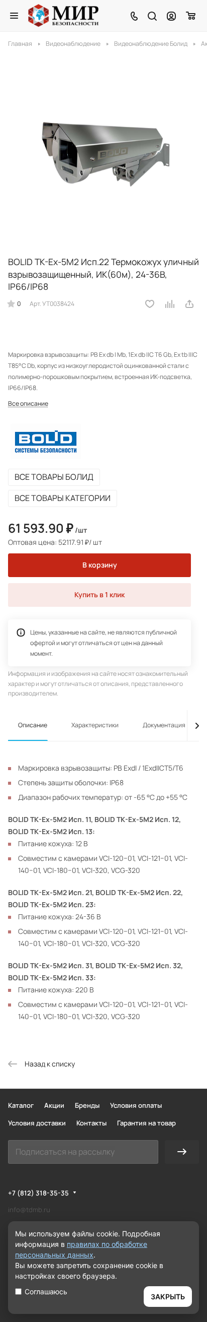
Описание (32, 725)
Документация (164, 725)
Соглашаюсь (46, 1291)
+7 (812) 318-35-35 (38, 1193)
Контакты (91, 1122)
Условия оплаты (136, 1105)
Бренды (87, 1105)
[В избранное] (149, 303)
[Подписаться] (182, 1152)
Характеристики (95, 725)
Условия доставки (37, 1122)
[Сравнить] (170, 303)
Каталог (21, 1105)
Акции (54, 1105)
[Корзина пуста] (191, 16)
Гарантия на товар (146, 1122)
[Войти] (171, 16)
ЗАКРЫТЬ (168, 1296)
